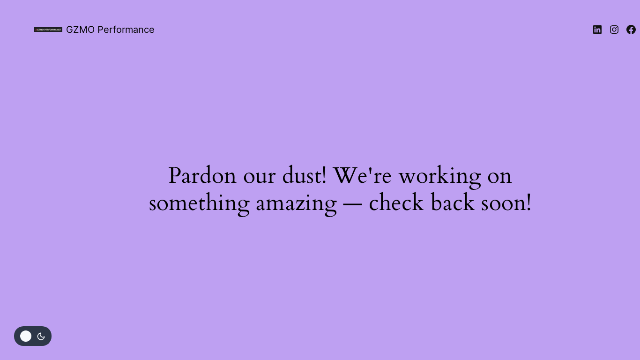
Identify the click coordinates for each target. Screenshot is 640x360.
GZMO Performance (110, 29)
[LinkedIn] (597, 29)
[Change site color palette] (33, 336)
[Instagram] (614, 29)
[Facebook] (631, 29)
